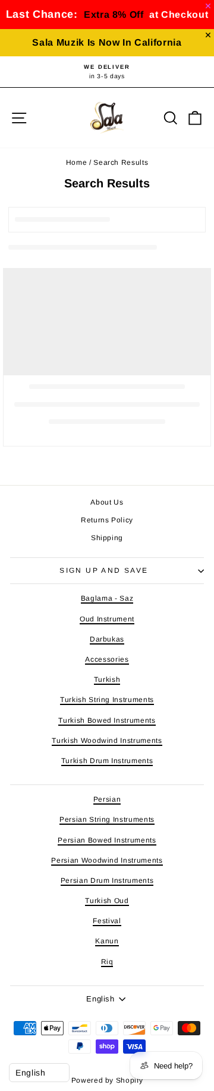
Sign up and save (103, 570)
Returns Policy (107, 520)
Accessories (106, 659)
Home (76, 162)
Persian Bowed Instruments (107, 840)
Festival (107, 921)
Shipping (107, 538)
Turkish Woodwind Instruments (107, 740)
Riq (107, 962)
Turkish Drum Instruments (107, 761)
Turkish (107, 679)
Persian (107, 799)
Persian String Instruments (107, 819)
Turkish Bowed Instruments (106, 720)
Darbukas (107, 639)
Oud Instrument (107, 619)
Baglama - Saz (107, 598)
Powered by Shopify (107, 1080)
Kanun (106, 941)
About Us (106, 502)
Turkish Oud (106, 901)
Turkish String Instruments (107, 700)
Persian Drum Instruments (107, 880)
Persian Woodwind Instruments (106, 860)
